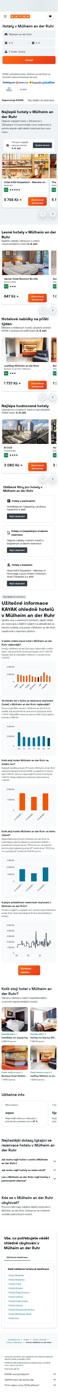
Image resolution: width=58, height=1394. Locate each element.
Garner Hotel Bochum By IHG (21, 278)
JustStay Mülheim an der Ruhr (21, 365)
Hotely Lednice (16, 1296)
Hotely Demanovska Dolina (21, 1309)
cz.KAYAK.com (14, 1339)
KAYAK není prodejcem (17, 1374)
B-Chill (8, 447)
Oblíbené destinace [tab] (17, 1257)
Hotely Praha (15, 1284)
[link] (17, 516)
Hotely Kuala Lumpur (18, 1301)
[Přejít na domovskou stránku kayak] (20, 16)
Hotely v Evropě (39, 1339)
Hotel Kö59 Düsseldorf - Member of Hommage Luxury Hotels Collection (25, 182)
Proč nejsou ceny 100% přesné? (22, 1385)
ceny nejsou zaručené (14, 1365)
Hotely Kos (14, 1318)
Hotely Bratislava (16, 1279)
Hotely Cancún (16, 1305)
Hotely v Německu (14, 1342)
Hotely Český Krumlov (19, 1292)
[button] (5, 16)
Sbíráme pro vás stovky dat (19, 1379)
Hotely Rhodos (16, 1288)
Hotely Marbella (16, 1275)
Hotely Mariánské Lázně (20, 1314)
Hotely (26, 1339)
